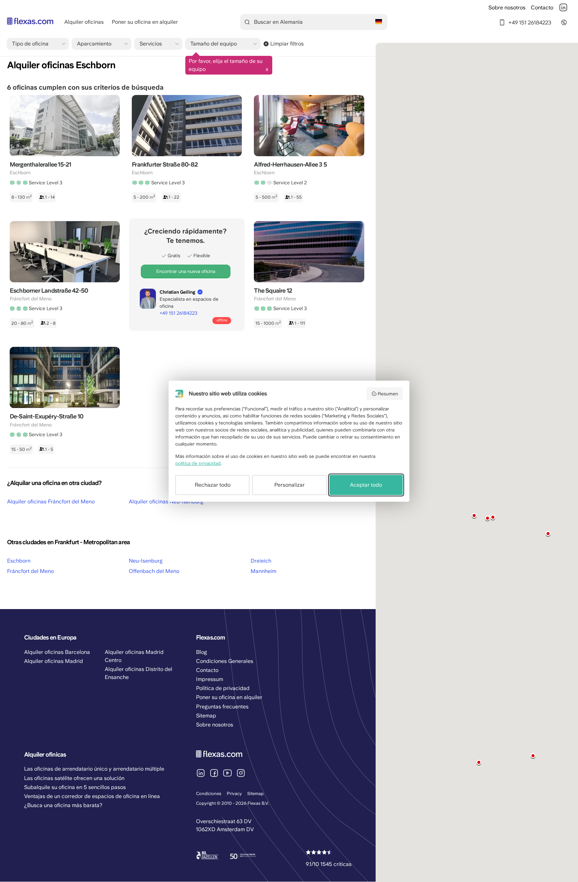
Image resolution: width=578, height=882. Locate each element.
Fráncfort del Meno (30, 571)
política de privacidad (198, 463)
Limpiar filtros (287, 43)
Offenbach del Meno (154, 571)
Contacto (542, 7)
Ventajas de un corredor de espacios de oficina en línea (92, 796)
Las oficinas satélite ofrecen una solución (74, 778)
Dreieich (261, 561)
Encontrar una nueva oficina (185, 271)
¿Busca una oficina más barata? (63, 805)
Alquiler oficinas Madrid (53, 661)
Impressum (209, 679)
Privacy (234, 793)
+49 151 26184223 (529, 22)
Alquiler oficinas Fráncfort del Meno (51, 501)
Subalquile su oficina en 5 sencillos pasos (75, 787)
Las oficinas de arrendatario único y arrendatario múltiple (94, 769)
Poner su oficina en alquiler (145, 22)
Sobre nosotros (506, 7)
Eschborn (18, 561)
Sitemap (255, 793)
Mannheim (263, 571)
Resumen (388, 393)
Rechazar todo (212, 485)
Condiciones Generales (224, 661)
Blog (201, 652)
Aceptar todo (366, 485)
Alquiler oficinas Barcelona (57, 652)
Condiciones (208, 793)
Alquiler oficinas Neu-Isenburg (166, 501)
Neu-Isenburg (146, 561)
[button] (548, 533)
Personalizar (289, 485)
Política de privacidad (223, 688)
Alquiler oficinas (84, 22)
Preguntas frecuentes (222, 706)
